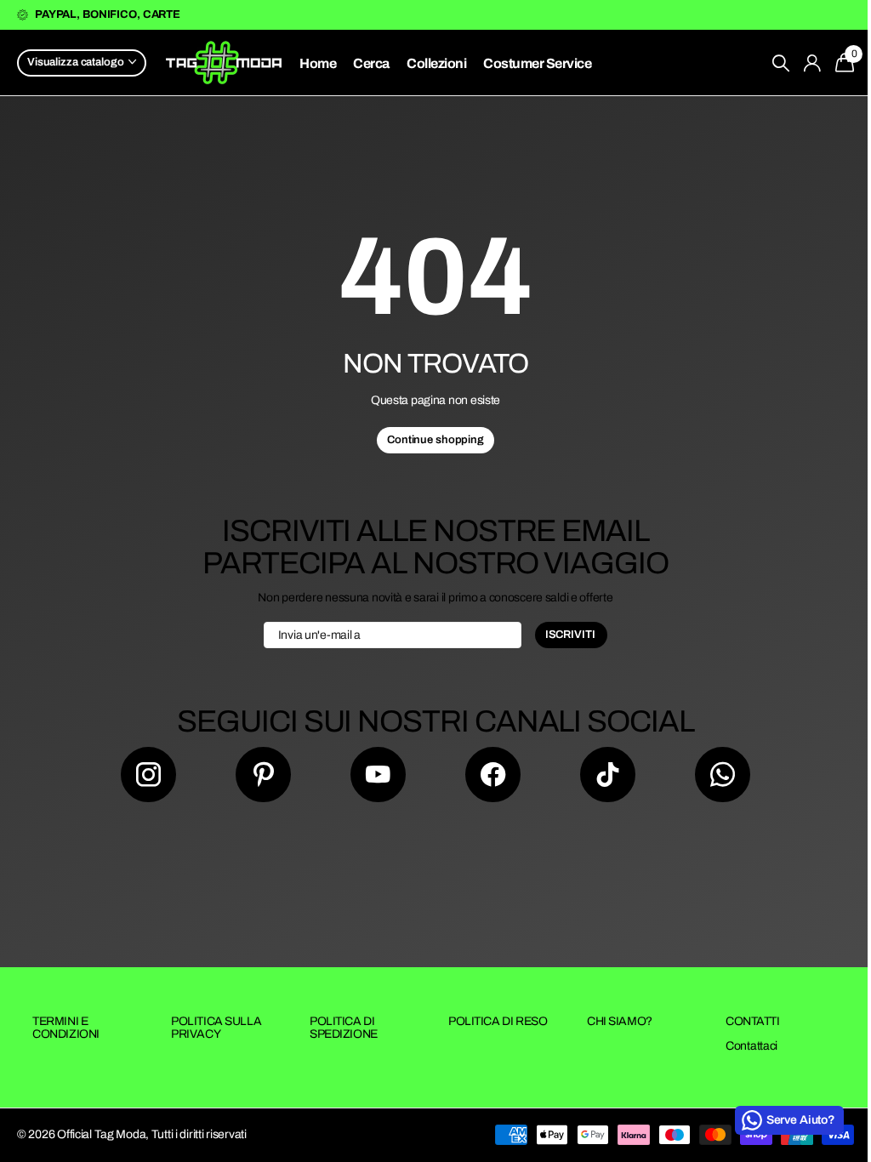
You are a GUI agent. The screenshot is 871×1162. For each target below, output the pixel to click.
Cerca (371, 63)
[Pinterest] (263, 774)
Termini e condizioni (66, 1027)
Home (317, 63)
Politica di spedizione (344, 1027)
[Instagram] (148, 774)
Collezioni (436, 63)
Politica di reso (497, 1021)
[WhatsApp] (722, 774)
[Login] (813, 63)
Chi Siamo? (619, 1021)
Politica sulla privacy (216, 1027)
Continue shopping (435, 440)
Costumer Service (537, 63)
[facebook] (493, 774)
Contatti (753, 1021)
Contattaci (751, 1046)
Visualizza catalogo (76, 62)
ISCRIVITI (571, 635)
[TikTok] (607, 774)
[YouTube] (378, 774)
